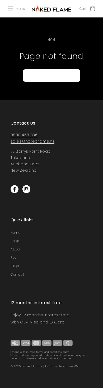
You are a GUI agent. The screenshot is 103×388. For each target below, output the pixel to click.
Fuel (14, 257)
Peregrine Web (69, 366)
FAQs (15, 266)
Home (15, 232)
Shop (15, 241)
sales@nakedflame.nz (32, 141)
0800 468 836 (24, 135)
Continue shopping (51, 75)
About (16, 249)
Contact (17, 274)
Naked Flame (32, 366)
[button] (18, 9)
